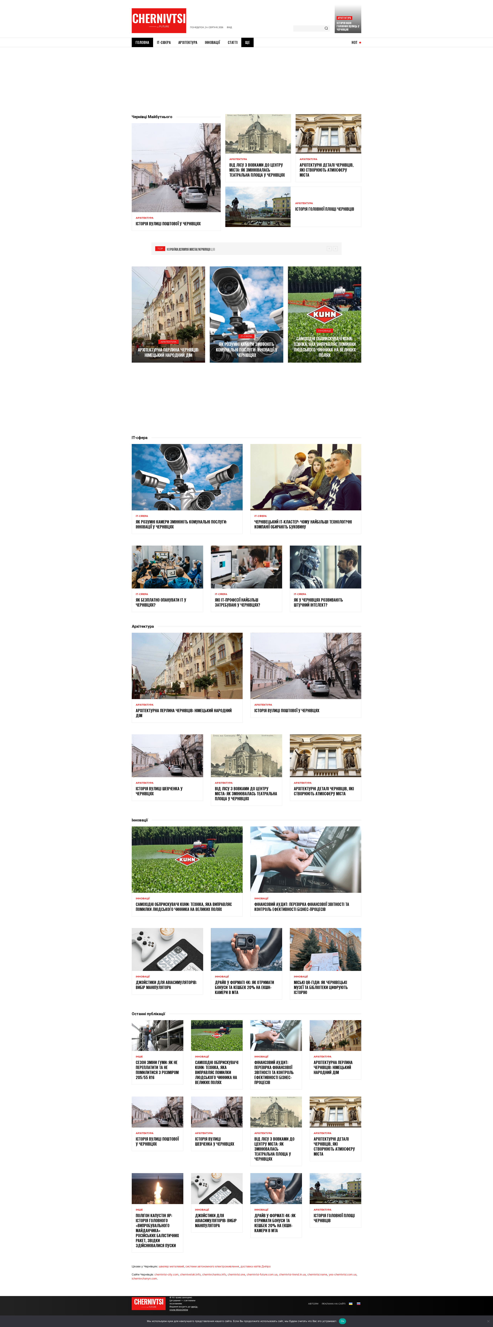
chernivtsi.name (317, 1274)
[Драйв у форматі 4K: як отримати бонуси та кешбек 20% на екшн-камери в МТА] (246, 949)
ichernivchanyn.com (144, 1278)
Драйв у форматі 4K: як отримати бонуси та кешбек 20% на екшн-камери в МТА (244, 987)
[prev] (329, 248)
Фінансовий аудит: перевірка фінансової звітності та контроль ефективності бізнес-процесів (301, 906)
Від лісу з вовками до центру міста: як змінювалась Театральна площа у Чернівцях (257, 170)
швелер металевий (171, 1266)
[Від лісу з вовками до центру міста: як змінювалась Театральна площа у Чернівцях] (258, 133)
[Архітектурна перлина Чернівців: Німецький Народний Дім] (168, 314)
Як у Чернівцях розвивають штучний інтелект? (318, 602)
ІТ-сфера (246, 336)
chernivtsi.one (236, 1274)
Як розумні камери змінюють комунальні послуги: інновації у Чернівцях (246, 349)
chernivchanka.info (214, 1274)
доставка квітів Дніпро (256, 1266)
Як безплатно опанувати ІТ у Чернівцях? (161, 602)
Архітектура (344, 17)
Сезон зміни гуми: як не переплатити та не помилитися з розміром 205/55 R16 (157, 1069)
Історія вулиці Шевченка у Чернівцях (159, 791)
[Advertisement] (246, 76)
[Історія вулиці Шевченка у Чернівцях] (167, 755)
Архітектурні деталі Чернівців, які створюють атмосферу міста (327, 170)
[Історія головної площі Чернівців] (258, 207)
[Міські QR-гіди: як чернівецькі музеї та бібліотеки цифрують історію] (325, 949)
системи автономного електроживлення (212, 1266)
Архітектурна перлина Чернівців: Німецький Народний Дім (168, 352)
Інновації (324, 330)
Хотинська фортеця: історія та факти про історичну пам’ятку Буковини (218, 249)
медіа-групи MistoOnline (183, 1308)
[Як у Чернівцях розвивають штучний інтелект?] (325, 567)
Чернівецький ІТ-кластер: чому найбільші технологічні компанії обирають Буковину (303, 524)
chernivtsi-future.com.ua (262, 1274)
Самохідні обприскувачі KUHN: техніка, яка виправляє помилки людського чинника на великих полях (324, 346)
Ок (342, 1321)
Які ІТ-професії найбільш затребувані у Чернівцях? (237, 602)
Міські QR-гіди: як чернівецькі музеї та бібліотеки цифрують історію (321, 987)
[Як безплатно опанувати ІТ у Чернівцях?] (167, 567)
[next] (335, 248)
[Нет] (488, 1321)
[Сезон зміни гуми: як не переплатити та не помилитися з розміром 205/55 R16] (157, 1035)
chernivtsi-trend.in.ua (292, 1274)
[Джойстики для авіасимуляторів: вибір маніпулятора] (167, 949)
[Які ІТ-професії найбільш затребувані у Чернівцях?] (246, 567)
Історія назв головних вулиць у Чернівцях (348, 26)
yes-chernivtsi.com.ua (342, 1274)
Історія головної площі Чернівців (324, 209)
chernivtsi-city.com (166, 1274)
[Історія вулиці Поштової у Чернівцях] (176, 167)
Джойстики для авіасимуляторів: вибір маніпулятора (166, 984)
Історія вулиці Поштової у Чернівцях (168, 223)
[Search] (326, 28)
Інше (139, 1057)
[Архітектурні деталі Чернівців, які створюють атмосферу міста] (328, 133)
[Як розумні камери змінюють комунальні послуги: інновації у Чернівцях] (246, 314)
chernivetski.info (190, 1274)
